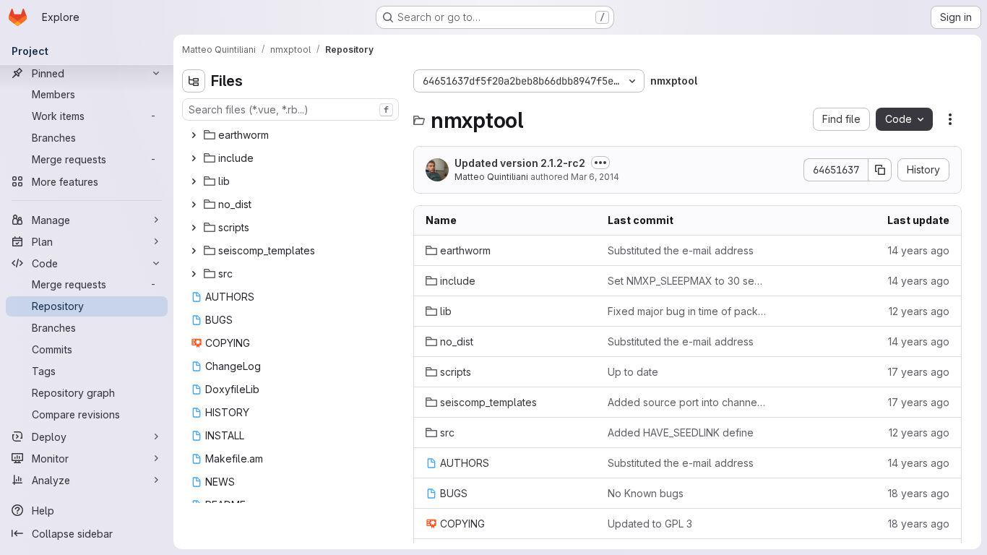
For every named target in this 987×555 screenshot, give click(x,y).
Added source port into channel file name (687, 402)
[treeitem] (292, 135)
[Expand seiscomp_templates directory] (193, 250)
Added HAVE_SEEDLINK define (681, 432)
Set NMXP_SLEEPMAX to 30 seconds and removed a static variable (687, 281)
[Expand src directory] (193, 274)
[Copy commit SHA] (880, 169)
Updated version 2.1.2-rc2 (519, 163)
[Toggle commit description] (600, 162)
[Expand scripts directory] (193, 227)
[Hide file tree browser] (193, 80)
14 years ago (918, 250)
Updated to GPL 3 (650, 523)
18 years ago (918, 493)
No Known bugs (646, 493)
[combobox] (290, 109)
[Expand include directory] (193, 158)
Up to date (633, 372)
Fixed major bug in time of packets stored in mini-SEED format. (687, 311)
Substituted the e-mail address (681, 250)
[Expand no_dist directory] (193, 204)
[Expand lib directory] (193, 181)
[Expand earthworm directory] (193, 135)
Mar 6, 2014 (595, 176)
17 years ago (918, 372)
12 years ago (919, 311)
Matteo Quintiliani (491, 176)
